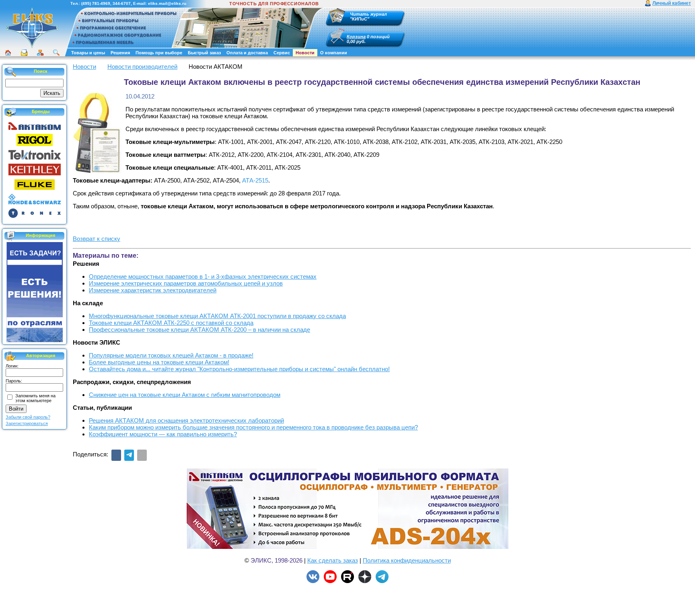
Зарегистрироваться (27, 423)
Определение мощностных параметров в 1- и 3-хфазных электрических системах (203, 276)
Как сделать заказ (332, 560)
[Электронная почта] (142, 455)
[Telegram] (129, 455)
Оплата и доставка (247, 52)
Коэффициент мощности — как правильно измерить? (163, 434)
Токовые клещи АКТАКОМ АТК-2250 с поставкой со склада (171, 322)
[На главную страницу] (32, 47)
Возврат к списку (96, 238)
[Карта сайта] (40, 52)
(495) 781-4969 (95, 3)
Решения (120, 52)
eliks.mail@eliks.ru (167, 3)
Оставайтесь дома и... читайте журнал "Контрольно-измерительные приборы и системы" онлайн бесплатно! (239, 369)
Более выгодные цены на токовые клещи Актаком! (159, 362)
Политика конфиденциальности (407, 560)
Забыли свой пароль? (28, 417)
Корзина (356, 36)
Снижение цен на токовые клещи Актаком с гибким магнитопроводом (184, 394)
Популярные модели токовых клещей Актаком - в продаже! (171, 355)
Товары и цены (88, 52)
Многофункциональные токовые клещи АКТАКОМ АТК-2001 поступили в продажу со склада (217, 315)
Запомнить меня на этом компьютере (35, 398)
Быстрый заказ (204, 52)
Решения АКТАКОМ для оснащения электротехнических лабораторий (186, 420)
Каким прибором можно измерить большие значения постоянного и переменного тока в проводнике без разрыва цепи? (253, 427)
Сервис (281, 52)
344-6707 (122, 3)
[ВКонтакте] (116, 455)
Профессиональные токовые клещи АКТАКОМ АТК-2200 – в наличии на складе (199, 329)
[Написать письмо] (24, 52)
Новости (305, 52)
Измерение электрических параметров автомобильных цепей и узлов (186, 283)
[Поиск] (56, 52)
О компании (333, 52)
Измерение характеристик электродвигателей (152, 290)
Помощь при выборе (159, 52)
